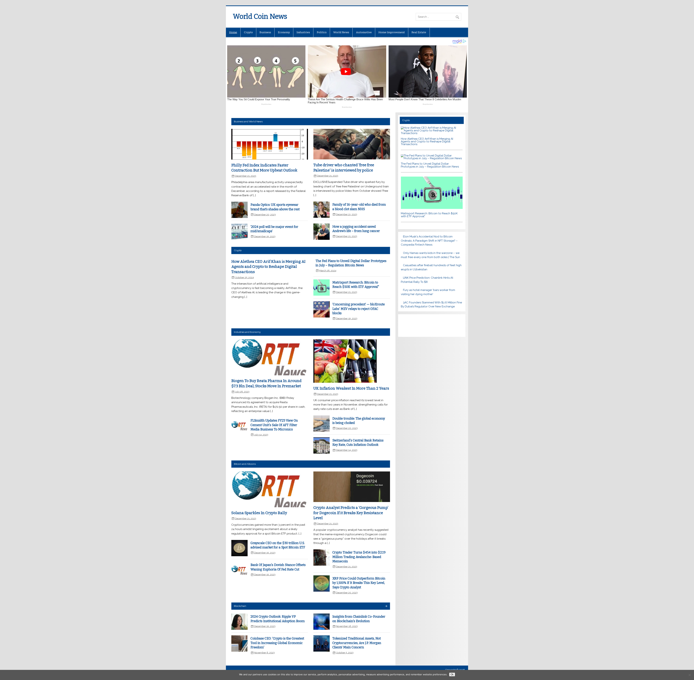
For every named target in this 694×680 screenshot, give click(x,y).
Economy (284, 32)
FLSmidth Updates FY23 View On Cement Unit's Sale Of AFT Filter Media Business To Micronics (274, 425)
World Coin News (260, 16)
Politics (322, 32)
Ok (452, 674)
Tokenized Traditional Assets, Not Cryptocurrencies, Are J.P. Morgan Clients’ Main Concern (356, 643)
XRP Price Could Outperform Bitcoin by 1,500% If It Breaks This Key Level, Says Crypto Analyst (358, 583)
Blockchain (240, 605)
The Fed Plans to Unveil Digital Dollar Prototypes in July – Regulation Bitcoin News (430, 165)
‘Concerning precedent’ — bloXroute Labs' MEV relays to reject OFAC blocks (358, 309)
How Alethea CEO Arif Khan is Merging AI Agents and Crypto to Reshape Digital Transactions (268, 266)
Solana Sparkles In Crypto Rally (259, 513)
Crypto (248, 32)
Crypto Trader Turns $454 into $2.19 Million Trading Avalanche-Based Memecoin (358, 557)
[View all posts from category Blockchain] (385, 606)
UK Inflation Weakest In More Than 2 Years (351, 388)
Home (233, 32)
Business (265, 32)
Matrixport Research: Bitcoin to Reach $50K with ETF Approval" (429, 215)
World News (341, 32)
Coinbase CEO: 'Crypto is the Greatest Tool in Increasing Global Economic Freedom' (277, 643)
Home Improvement (391, 32)
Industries (303, 32)
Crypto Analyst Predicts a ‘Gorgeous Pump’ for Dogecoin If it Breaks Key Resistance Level (350, 512)
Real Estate (419, 32)
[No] (689, 675)
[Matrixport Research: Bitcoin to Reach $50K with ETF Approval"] (431, 208)
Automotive (364, 32)
